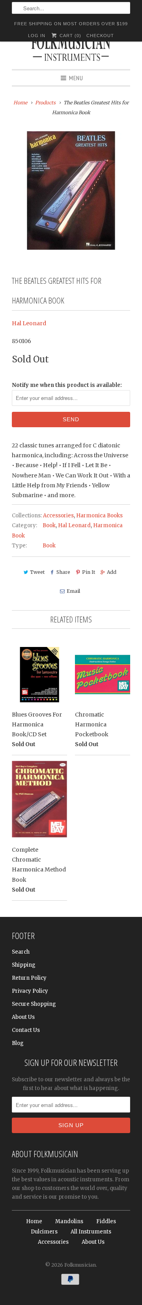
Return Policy (29, 978)
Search (21, 952)
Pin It (88, 572)
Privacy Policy (30, 991)
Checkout (100, 35)
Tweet (37, 572)
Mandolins (69, 1221)
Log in (36, 35)
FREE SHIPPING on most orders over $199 (71, 23)
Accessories (58, 515)
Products (45, 103)
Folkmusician (80, 1265)
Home (34, 1221)
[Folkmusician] (71, 49)
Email (73, 591)
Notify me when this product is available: (67, 385)
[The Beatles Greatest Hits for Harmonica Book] (71, 190)
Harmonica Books (99, 515)
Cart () (69, 35)
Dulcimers (44, 1231)
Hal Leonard (29, 323)
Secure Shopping (34, 1004)
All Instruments (91, 1231)
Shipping (24, 965)
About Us (23, 1017)
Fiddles (106, 1221)
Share (63, 572)
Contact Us (26, 1030)
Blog (18, 1043)
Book (49, 525)
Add (111, 572)
